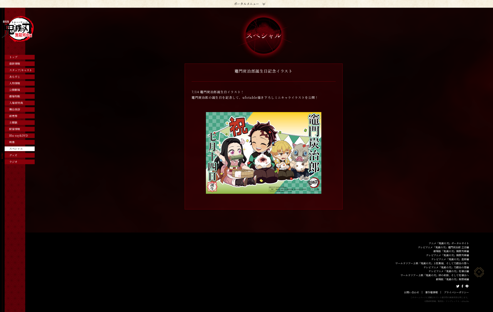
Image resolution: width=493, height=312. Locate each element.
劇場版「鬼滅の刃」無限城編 (452, 279)
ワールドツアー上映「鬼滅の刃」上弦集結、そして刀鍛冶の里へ (432, 263)
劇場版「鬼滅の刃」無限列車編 (451, 251)
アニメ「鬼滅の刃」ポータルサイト (449, 243)
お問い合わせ (411, 292)
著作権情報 (431, 292)
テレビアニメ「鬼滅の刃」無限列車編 (447, 255)
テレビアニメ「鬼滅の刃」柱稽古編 (448, 271)
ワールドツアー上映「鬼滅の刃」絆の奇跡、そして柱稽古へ (435, 275)
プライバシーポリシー (456, 292)
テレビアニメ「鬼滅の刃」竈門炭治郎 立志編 (443, 247)
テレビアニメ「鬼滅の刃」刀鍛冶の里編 (446, 267)
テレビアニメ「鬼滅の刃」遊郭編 (450, 259)
